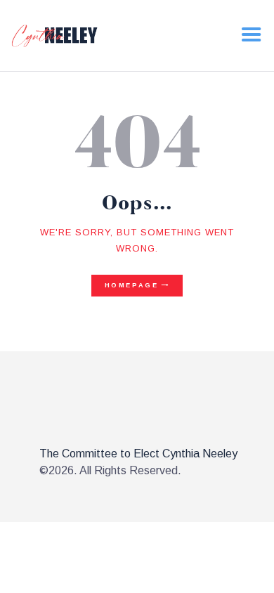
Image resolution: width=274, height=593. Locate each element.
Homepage (132, 285)
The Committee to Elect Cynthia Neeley (138, 454)
